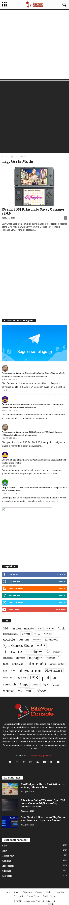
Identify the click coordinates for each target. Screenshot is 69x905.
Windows (27, 892)
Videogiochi (8, 866)
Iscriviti (60, 609)
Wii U (30, 690)
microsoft (53, 658)
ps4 (45, 677)
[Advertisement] (34, 44)
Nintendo (6, 871)
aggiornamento (23, 628)
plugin (22, 678)
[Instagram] (24, 762)
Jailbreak (8, 658)
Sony (24, 685)
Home (4, 156)
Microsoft (7, 876)
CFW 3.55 (48, 634)
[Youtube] (58, 762)
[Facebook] (17, 762)
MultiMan (17, 664)
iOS (48, 651)
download (37, 640)
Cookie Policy (49, 896)
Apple (61, 628)
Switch (35, 685)
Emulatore (51, 639)
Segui (62, 581)
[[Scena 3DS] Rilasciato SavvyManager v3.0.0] (34, 186)
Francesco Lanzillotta (11, 373)
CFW (37, 634)
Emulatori (18, 896)
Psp (54, 678)
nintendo (36, 664)
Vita (55, 685)
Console (39, 892)
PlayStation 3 (53, 670)
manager (35, 658)
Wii (20, 690)
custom (24, 639)
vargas (45, 684)
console (9, 639)
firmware (12, 651)
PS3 (34, 678)
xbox (41, 691)
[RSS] (38, 762)
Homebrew (8, 856)
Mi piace (61, 574)
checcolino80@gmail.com (40, 755)
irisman (56, 652)
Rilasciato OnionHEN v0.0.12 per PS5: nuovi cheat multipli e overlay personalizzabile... (43, 803)
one (5, 670)
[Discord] (10, 762)
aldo (40, 628)
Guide (17, 892)
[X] (52, 762)
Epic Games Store (18, 645)
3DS (6, 628)
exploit (41, 645)
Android (50, 628)
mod (6, 663)
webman (8, 690)
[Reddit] (31, 762)
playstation (30, 670)
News (4, 846)
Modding (6, 861)
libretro (20, 658)
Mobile (49, 892)
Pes (13, 670)
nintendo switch (57, 664)
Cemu (26, 634)
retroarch (9, 684)
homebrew (34, 652)
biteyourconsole (10, 634)
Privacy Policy (33, 896)
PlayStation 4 (9, 678)
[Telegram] (45, 762)
